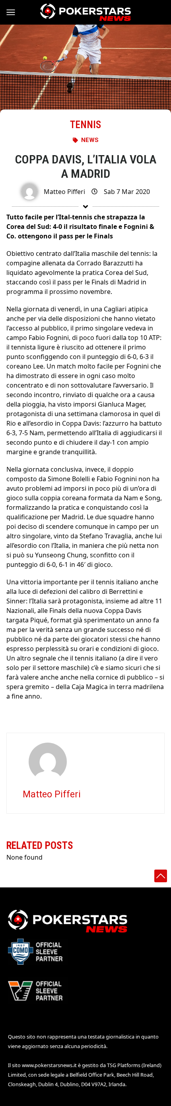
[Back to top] (160, 876)
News (90, 140)
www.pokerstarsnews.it (49, 1065)
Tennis (85, 125)
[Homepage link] (85, 12)
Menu (14, 12)
